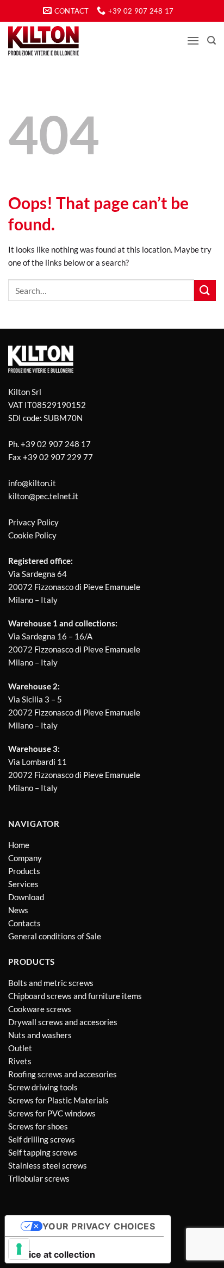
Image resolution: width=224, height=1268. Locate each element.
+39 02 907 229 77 (58, 457)
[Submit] (205, 290)
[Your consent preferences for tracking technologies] (19, 1249)
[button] (193, 40)
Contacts (24, 923)
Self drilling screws (41, 1139)
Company (25, 858)
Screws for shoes (38, 1126)
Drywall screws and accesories (62, 1022)
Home (18, 845)
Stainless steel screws (47, 1165)
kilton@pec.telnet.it (43, 496)
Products (24, 871)
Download (26, 897)
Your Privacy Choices (98, 1226)
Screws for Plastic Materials (58, 1100)
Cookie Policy (32, 535)
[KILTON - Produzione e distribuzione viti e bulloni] (43, 40)
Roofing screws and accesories (62, 1074)
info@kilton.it (32, 483)
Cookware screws (39, 1009)
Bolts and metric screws (51, 983)
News (18, 910)
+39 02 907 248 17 (56, 444)
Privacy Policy (33, 522)
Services (23, 884)
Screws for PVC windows (52, 1113)
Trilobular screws (39, 1178)
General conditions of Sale (54, 936)
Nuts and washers (40, 1035)
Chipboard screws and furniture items (75, 996)
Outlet (20, 1048)
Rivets (20, 1061)
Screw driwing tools (43, 1087)
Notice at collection (54, 1254)
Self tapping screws (42, 1152)
